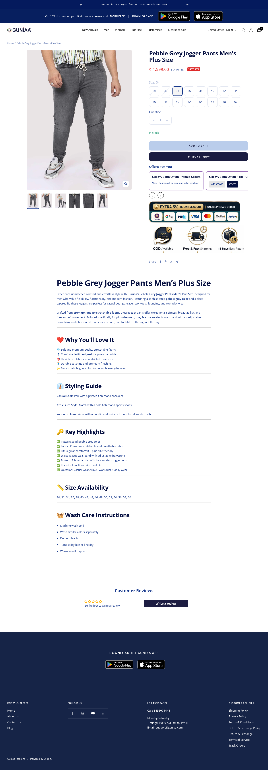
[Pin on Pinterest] (165, 261)
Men (106, 30)
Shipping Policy (238, 710)
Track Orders (237, 745)
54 (201, 102)
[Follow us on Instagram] (83, 713)
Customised (154, 30)
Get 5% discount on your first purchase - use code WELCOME (134, 4)
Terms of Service (239, 739)
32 (166, 91)
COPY (232, 184)
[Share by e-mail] (177, 262)
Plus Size (136, 30)
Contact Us (14, 722)
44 (236, 91)
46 (154, 102)
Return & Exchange (241, 734)
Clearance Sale (177, 30)
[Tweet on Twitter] (171, 261)
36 (189, 91)
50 (177, 102)
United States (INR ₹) (220, 30)
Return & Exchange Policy (245, 728)
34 (177, 91)
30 (154, 91)
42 (224, 91)
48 (166, 102)
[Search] (243, 30)
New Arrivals (90, 30)
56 (212, 102)
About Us (13, 716)
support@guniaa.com (169, 727)
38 (201, 91)
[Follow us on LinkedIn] (103, 713)
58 (224, 102)
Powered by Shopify (41, 758)
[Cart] (259, 30)
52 (189, 102)
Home (10, 43)
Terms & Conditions (241, 722)
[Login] (251, 30)
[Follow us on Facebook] (73, 713)
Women (120, 30)
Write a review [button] (166, 604)
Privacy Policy (237, 716)
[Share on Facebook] (160, 261)
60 (236, 102)
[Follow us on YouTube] (93, 713)
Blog (10, 728)
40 (212, 91)
